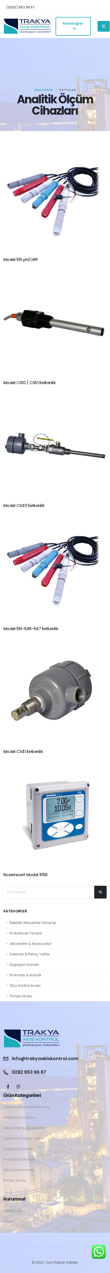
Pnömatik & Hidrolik (25, 975)
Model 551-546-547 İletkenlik (30, 629)
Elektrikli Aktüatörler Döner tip (33, 923)
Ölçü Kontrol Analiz (25, 985)
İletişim (9, 1221)
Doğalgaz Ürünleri (24, 964)
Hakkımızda (13, 1210)
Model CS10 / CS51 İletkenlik (29, 383)
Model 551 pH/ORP (20, 259)
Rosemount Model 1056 (25, 875)
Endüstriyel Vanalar (26, 933)
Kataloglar (73, 23)
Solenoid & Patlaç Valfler (30, 954)
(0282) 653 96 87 (20, 7)
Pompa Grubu (21, 996)
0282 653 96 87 (29, 1072)
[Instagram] (18, 1087)
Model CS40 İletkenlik (23, 505)
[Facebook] (8, 1087)
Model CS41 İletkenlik (23, 751)
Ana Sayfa (43, 90)
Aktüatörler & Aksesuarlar (30, 944)
